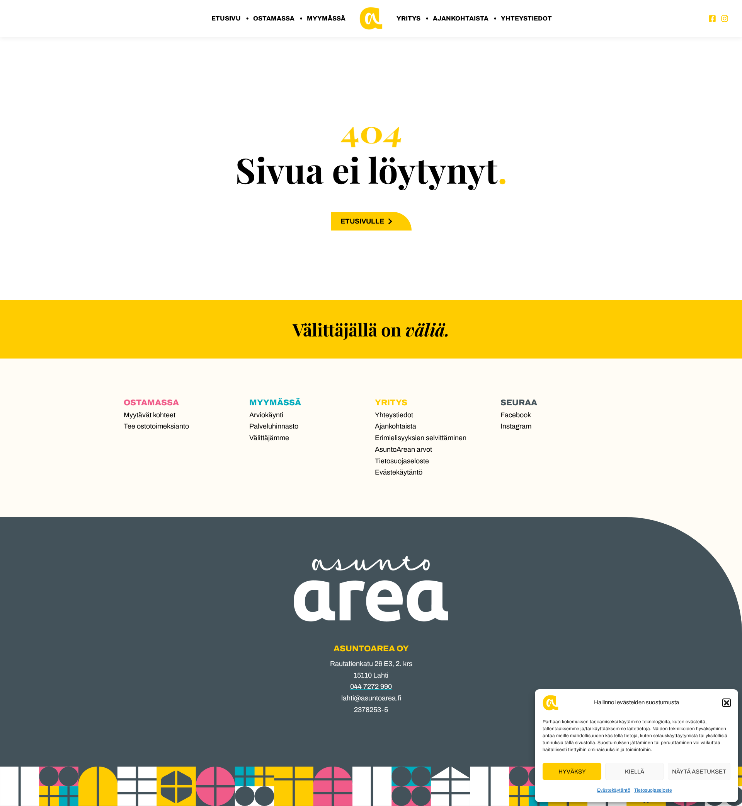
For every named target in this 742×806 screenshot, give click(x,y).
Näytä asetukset (699, 771)
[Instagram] (724, 18)
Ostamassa (151, 402)
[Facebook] (712, 18)
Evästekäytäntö (613, 790)
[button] (726, 703)
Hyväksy (572, 771)
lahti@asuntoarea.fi (371, 698)
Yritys (391, 402)
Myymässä (275, 402)
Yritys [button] (408, 18)
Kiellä (634, 771)
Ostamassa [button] (273, 18)
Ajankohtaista (460, 18)
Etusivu (226, 18)
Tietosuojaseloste (653, 790)
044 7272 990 (371, 686)
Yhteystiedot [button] (526, 18)
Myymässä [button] (326, 18)
